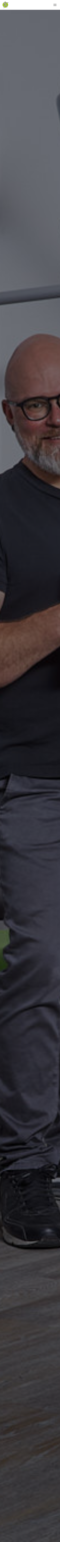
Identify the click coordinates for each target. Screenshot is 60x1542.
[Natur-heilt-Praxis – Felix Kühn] (6, 4)
